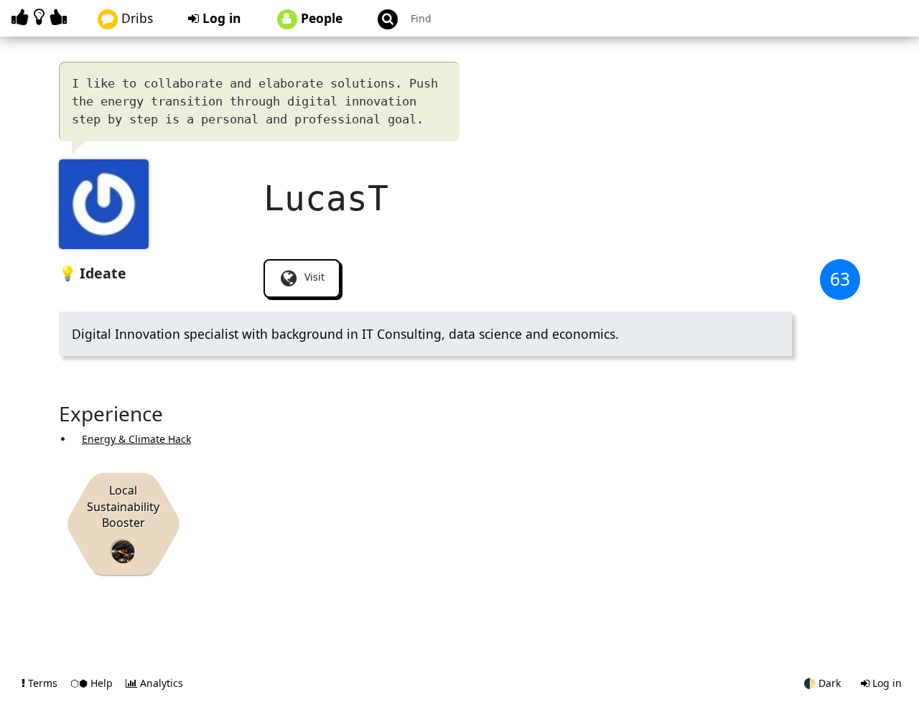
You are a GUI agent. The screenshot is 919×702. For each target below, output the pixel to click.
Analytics (160, 683)
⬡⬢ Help (93, 683)
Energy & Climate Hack (136, 439)
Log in (220, 18)
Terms (42, 683)
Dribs (135, 18)
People (319, 18)
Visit (313, 277)
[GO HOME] (41, 17)
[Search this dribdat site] (381, 18)
